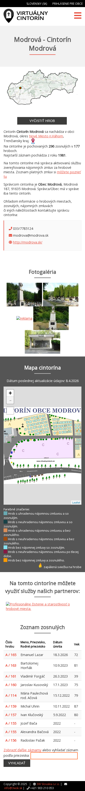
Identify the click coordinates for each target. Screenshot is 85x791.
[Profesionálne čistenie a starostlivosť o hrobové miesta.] (24, 318)
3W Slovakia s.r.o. (48, 784)
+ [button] (10, 393)
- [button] (10, 400)
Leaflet (76, 502)
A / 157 (10, 715)
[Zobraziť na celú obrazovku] (10, 410)
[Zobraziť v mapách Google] (33, 140)
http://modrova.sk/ (27, 242)
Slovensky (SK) (36, 4)
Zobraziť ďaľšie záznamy (22, 750)
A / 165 (10, 654)
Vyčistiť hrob (42, 121)
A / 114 (10, 695)
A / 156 (10, 740)
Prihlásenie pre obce (67, 4)
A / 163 (10, 665)
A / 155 (10, 723)
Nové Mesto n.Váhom (46, 136)
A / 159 (10, 706)
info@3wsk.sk (13, 788)
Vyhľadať (17, 763)
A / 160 (10, 684)
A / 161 (10, 676)
